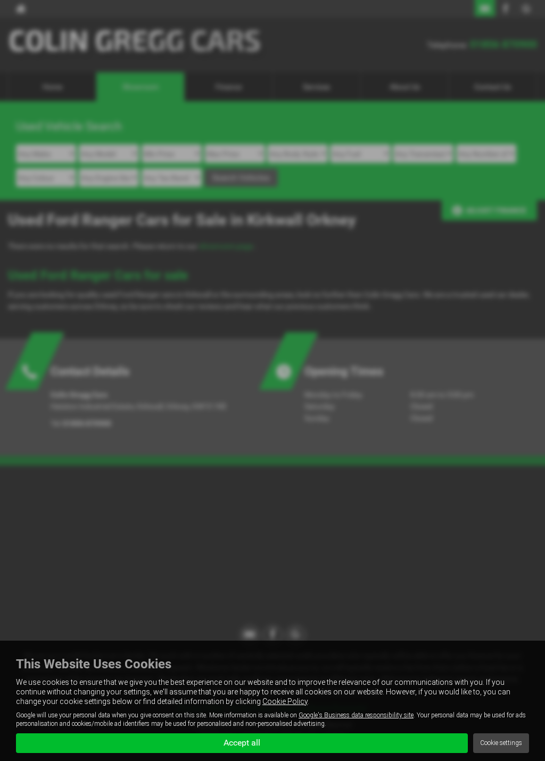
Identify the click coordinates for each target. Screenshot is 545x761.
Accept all (242, 743)
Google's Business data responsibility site (356, 715)
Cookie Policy (285, 701)
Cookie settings (501, 743)
